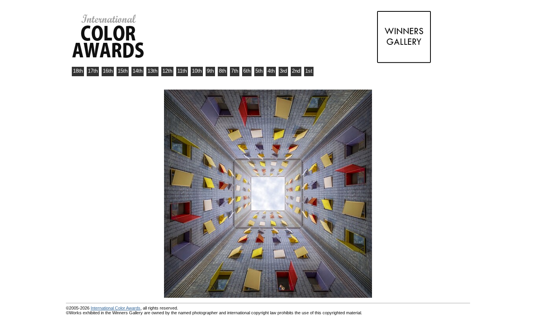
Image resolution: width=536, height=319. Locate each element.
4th (271, 71)
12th (167, 71)
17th (93, 71)
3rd (283, 71)
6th (246, 71)
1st (308, 71)
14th (137, 71)
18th (78, 71)
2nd (296, 71)
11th (182, 71)
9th (210, 71)
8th (222, 71)
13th (152, 71)
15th (123, 71)
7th (234, 71)
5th (259, 71)
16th (108, 71)
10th (197, 71)
